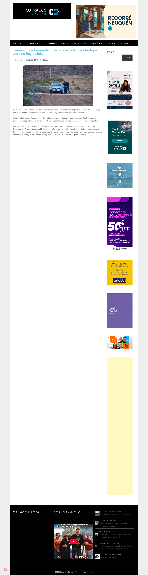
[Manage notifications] (5, 569)
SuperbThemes (88, 572)
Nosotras (124, 43)
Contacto (111, 43)
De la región (80, 43)
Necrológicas (96, 43)
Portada (17, 43)
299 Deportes (50, 43)
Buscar (110, 52)
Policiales (66, 43)
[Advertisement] (120, 426)
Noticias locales (33, 43)
